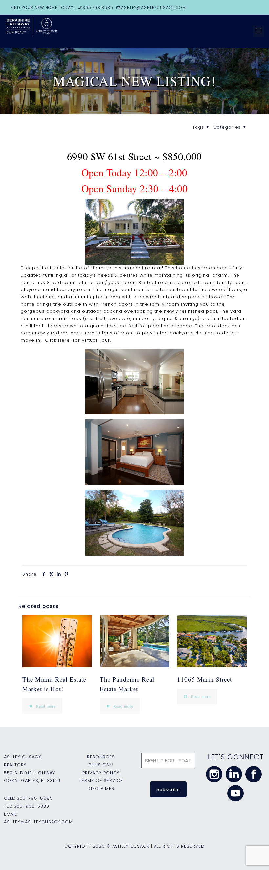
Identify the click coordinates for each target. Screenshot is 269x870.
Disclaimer (100, 788)
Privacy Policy (100, 773)
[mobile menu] (258, 31)
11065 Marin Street (204, 679)
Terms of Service (101, 780)
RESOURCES (101, 757)
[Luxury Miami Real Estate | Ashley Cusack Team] (56, 31)
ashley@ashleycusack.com (38, 822)
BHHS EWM (101, 765)
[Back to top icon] (237, 856)
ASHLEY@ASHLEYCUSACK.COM (153, 7)
